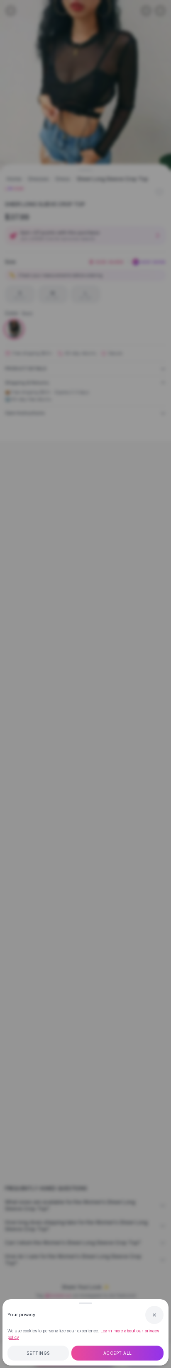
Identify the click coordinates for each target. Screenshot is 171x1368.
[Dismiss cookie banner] (154, 1315)
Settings (38, 1353)
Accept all (117, 1353)
